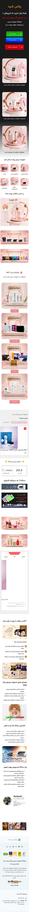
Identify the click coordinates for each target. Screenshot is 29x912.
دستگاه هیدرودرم (14, 174)
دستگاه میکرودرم (24, 174)
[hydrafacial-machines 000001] (14, 178)
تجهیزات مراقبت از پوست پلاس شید (14, 85)
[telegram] (13, 846)
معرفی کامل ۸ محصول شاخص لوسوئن (14, 693)
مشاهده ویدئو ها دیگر (20, 642)
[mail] (10, 846)
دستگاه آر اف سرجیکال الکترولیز (14, 480)
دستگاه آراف (24, 188)
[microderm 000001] (24, 164)
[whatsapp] (16, 846)
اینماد (11, 868)
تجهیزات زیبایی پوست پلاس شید (14, 160)
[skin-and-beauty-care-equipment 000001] (14, 59)
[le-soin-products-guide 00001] (14, 663)
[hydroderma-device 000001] (14, 164)
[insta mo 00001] (14, 795)
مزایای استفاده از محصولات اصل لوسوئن (13, 700)
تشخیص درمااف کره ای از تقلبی (14, 726)
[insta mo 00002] (14, 821)
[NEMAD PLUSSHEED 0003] (14, 851)
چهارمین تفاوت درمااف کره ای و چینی (14, 740)
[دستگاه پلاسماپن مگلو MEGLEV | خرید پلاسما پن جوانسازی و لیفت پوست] (25, 453)
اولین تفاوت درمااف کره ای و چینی (15, 731)
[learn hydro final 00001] (14, 626)
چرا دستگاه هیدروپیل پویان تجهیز (15, 767)
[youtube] (19, 846)
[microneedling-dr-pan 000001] (4, 164)
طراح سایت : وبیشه (14, 885)
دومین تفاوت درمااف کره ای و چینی (15, 733)
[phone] (7, 846)
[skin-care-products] (14, 93)
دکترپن (4, 174)
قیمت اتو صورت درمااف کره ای (16, 742)
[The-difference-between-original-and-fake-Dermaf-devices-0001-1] (14, 705)
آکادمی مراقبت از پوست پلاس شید (14, 621)
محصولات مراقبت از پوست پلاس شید (14, 118)
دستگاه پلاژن (4, 188)
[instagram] (22, 846)
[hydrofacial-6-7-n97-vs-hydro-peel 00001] (14, 747)
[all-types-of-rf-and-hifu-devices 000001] (24, 179)
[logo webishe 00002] (14, 880)
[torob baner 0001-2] (14, 493)
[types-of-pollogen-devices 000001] (4, 179)
